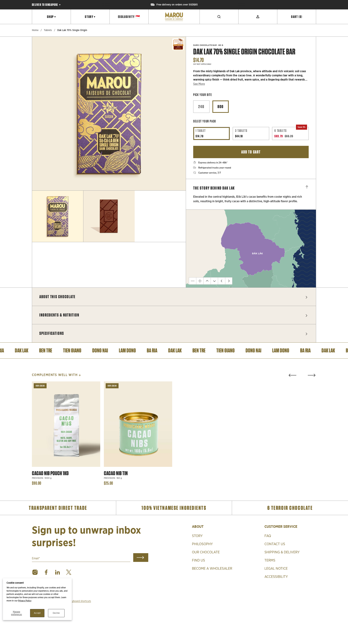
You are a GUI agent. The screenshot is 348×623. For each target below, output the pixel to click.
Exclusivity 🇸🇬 (129, 16)
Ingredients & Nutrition (59, 315)
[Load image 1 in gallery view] (57, 216)
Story (90, 16)
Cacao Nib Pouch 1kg (50, 473)
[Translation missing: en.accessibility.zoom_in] (199, 281)
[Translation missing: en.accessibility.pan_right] (228, 281)
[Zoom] (178, 182)
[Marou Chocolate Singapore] (174, 16)
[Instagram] (35, 572)
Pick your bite (202, 95)
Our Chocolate (206, 552)
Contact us (274, 544)
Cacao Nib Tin (116, 473)
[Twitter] (69, 572)
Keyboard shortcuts (80, 601)
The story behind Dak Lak (214, 188)
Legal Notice (276, 568)
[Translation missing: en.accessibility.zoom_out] (192, 281)
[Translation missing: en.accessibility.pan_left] (221, 281)
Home (35, 30)
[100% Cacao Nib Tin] (138, 424)
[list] (109, 113)
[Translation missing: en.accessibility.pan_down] (214, 281)
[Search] (219, 16)
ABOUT (198, 526)
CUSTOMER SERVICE (280, 526)
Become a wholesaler (212, 568)
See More (199, 84)
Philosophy (202, 544)
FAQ (267, 536)
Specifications (51, 333)
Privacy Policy (24, 601)
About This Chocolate (57, 296)
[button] (292, 375)
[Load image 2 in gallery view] (109, 216)
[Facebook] (46, 572)
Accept (37, 613)
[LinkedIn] (57, 572)
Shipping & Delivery (282, 552)
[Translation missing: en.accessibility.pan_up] (207, 281)
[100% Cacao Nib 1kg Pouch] (66, 424)
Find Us (198, 560)
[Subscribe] (140, 557)
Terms (269, 560)
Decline (56, 613)
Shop (51, 16)
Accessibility (276, 577)
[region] (174, 5)
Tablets (48, 30)
